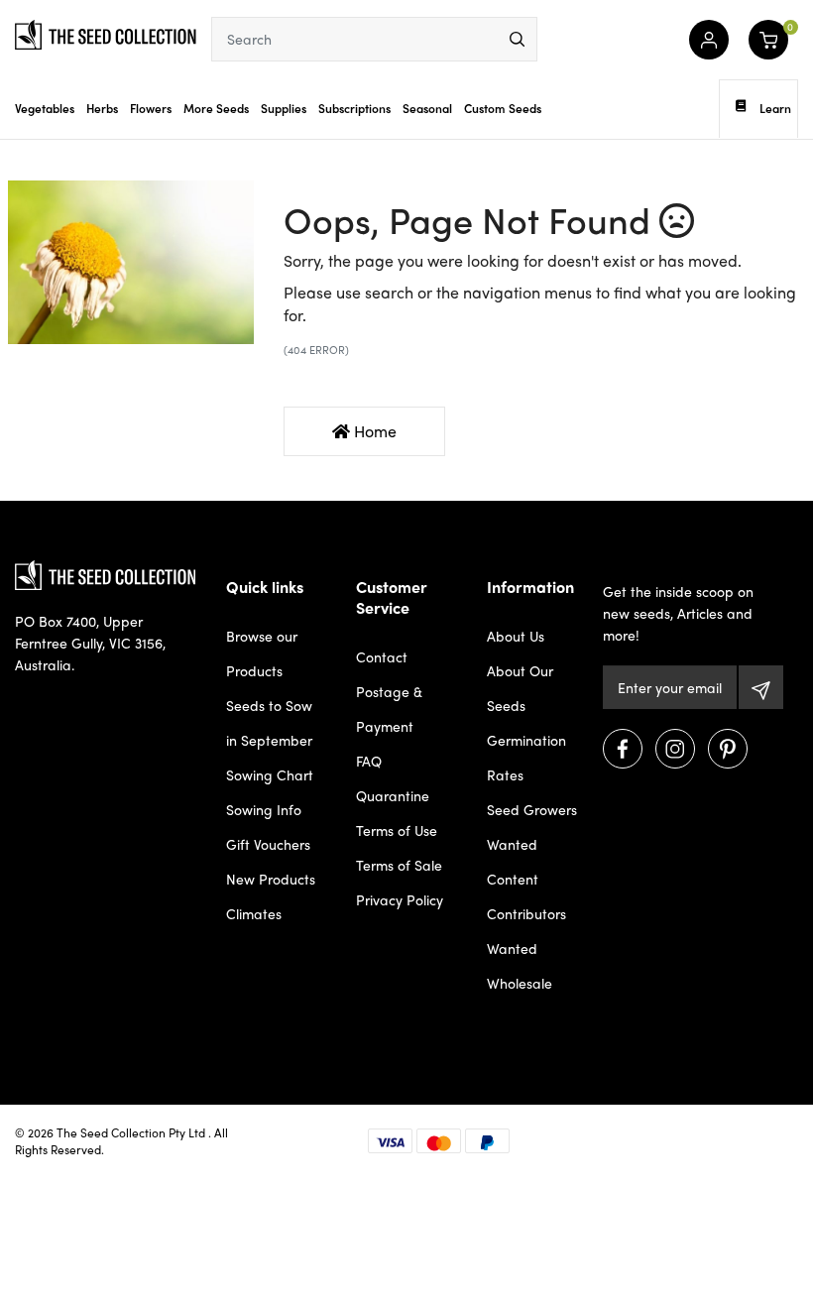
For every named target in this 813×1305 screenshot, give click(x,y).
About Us (515, 636)
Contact (381, 656)
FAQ (369, 761)
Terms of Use (396, 830)
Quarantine (392, 795)
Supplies (283, 108)
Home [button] (373, 430)
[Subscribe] (761, 687)
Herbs (102, 108)
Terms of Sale (399, 865)
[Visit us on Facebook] (622, 749)
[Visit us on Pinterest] (728, 749)
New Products (270, 879)
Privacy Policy (399, 899)
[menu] (517, 39)
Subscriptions (354, 108)
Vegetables (44, 108)
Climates (254, 913)
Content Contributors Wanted (526, 913)
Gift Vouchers (268, 844)
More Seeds (216, 108)
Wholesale (519, 983)
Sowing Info (263, 809)
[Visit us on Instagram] (675, 749)
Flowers (151, 108)
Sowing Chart (269, 774)
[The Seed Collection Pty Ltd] (105, 33)
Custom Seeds (502, 108)
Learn (775, 108)
